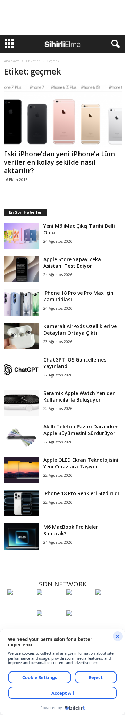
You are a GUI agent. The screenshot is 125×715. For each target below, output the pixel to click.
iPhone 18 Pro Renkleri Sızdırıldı (81, 493)
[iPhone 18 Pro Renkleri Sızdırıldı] (21, 503)
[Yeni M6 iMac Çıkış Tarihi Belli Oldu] (21, 236)
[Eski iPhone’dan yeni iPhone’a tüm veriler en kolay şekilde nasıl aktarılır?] (63, 115)
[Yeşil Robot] (79, 605)
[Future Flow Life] (79, 626)
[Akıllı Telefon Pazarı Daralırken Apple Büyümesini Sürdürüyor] (21, 436)
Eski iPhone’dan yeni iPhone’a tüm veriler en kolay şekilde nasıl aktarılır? (59, 162)
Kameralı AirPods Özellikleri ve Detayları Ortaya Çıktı (80, 329)
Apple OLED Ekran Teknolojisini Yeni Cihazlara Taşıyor (80, 463)
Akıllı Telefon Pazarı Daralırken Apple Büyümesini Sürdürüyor (81, 429)
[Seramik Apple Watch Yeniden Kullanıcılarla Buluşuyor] (21, 403)
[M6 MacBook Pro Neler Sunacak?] (21, 536)
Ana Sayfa (11, 61)
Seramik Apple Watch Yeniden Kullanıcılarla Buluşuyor (79, 396)
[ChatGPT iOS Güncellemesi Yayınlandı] (21, 369)
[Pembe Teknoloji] (50, 626)
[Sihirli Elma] (50, 605)
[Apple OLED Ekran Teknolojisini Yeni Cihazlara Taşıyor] (21, 470)
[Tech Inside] (108, 605)
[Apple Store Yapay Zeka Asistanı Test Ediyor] (21, 269)
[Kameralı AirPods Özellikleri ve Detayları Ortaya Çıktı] (21, 336)
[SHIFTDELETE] (20, 605)
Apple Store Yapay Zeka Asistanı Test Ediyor (72, 262)
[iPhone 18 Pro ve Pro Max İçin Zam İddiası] (21, 302)
